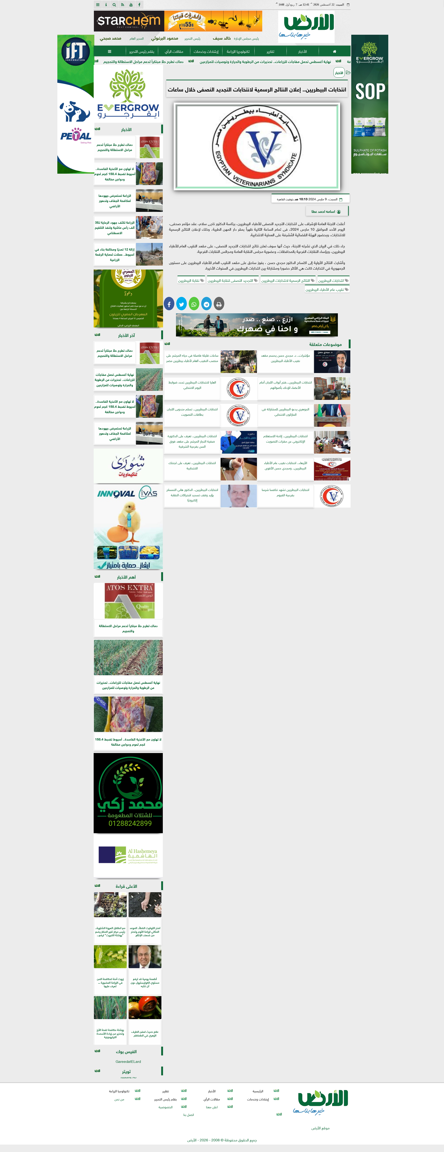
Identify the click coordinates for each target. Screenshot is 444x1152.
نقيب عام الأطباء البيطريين (325, 289)
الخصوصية (165, 1106)
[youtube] (131, 4)
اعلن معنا (211, 1106)
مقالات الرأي (174, 51)
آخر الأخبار (126, 335)
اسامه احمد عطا (323, 211)
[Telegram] (206, 303)
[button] (99, 21)
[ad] (178, 21)
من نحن (119, 1099)
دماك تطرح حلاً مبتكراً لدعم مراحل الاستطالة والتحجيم (202, 61)
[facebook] (139, 4)
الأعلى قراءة (126, 885)
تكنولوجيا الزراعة (238, 51)
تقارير (270, 51)
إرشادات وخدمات (206, 51)
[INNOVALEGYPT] (128, 526)
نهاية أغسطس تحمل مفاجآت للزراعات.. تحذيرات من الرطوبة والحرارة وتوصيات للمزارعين (323, 61)
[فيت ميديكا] (75, 104)
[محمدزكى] (128, 793)
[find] (114, 4)
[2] (369, 109)
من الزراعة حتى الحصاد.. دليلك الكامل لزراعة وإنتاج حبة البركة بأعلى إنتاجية (92, 61)
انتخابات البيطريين (331, 280)
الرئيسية (258, 1091)
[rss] (122, 4)
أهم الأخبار (126, 576)
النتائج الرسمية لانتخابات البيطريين (286, 280)
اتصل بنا (188, 1114)
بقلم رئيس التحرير (141, 51)
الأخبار (302, 51)
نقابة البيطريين (189, 280)
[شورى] (128, 466)
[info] (106, 4)
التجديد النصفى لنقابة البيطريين (231, 280)
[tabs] (98, 4)
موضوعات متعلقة (325, 344)
